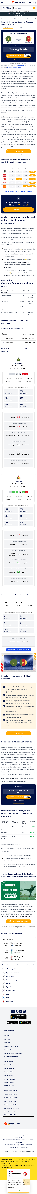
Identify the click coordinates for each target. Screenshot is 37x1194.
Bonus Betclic (8, 1065)
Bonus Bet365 (8, 1072)
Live (31, 27)
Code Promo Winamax (11, 1097)
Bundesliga (9, 1001)
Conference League (12, 980)
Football (14, 18)
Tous (11, 369)
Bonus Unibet (8, 1061)
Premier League (11, 990)
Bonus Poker (8, 1050)
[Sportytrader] (2, 18)
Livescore (7, 1042)
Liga (7, 994)
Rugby (29, 965)
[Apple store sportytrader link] (12, 1022)
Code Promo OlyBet (10, 1105)
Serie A (8, 997)
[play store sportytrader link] (25, 1022)
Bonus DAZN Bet (9, 1079)
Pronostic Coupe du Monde (14, 67)
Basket (23, 965)
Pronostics (7, 18)
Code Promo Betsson (11, 1112)
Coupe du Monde (22, 18)
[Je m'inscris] (30, 2)
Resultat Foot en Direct (11, 1046)
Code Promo (9, 1085)
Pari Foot (7, 1035)
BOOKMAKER (9, 1030)
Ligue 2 (8, 987)
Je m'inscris (17, 209)
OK (18, 1191)
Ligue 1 (8, 983)
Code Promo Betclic (10, 1094)
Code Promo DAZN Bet (11, 1108)
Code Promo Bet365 (10, 1101)
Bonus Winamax (9, 1068)
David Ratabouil (20, 65)
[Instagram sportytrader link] (24, 1011)
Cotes (20, 27)
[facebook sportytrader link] (17, 1011)
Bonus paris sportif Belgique (13, 1053)
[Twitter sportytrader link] (20, 1011)
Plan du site (23, 1147)
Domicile (17, 369)
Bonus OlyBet (8, 1075)
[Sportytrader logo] (18, 1123)
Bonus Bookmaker (11, 1056)
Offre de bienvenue (18, 59)
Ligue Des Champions (12, 973)
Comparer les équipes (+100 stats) (18, 649)
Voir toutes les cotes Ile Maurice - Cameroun (18, 191)
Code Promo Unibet (10, 1090)
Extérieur (24, 369)
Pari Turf (7, 1039)
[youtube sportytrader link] (13, 1011)
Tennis (16, 965)
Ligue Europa (10, 976)
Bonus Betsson (9, 1082)
